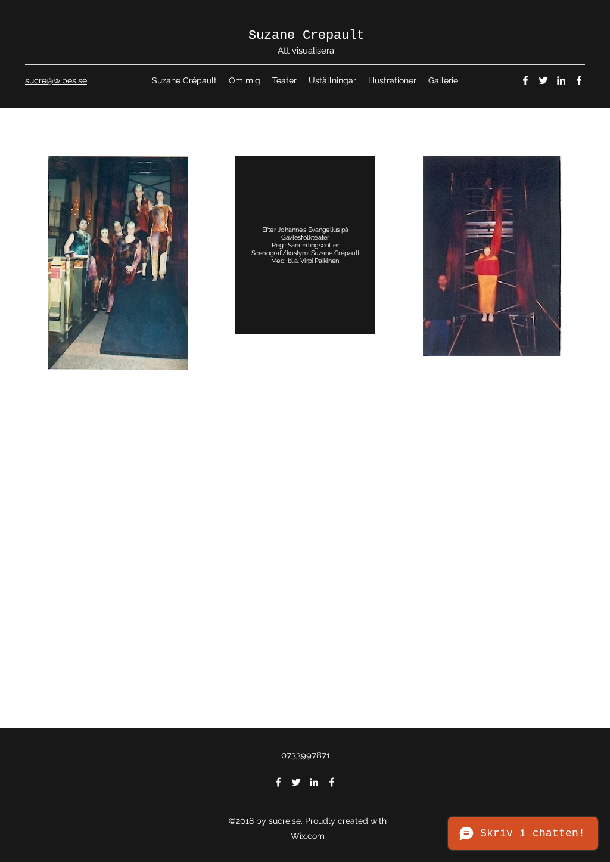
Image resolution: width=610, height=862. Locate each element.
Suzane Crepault (306, 35)
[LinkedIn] (561, 80)
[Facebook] (525, 80)
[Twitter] (543, 80)
